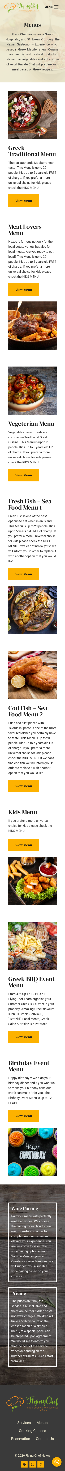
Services (24, 1423)
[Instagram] (32, 1464)
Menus (42, 1423)
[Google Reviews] (24, 1464)
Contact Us (45, 1439)
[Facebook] (40, 1464)
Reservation (20, 1439)
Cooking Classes (32, 1431)
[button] (57, 1462)
